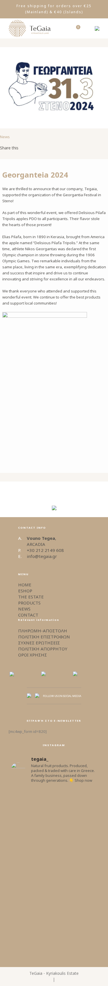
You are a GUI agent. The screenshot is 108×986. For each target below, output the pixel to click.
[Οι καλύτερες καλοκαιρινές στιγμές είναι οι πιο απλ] (54, 844)
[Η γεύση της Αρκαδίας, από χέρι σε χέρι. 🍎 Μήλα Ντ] (54, 886)
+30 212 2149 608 (45, 550)
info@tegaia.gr (42, 556)
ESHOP (25, 591)
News (5, 136)
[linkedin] (58, 148)
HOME (24, 585)
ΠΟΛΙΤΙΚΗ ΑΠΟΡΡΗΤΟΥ (42, 649)
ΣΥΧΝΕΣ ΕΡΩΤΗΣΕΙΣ (39, 643)
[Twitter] (38, 148)
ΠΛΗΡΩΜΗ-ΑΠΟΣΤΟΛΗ (42, 630)
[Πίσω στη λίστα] (54, 490)
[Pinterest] (48, 148)
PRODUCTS (29, 603)
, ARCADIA (41, 541)
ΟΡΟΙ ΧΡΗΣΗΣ (32, 655)
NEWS (24, 609)
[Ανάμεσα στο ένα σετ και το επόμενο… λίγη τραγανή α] (54, 932)
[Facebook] (29, 148)
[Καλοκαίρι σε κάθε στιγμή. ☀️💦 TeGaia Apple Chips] (54, 808)
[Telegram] (68, 148)
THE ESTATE (31, 597)
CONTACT (28, 615)
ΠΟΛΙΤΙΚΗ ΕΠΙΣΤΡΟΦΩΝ (44, 637)
